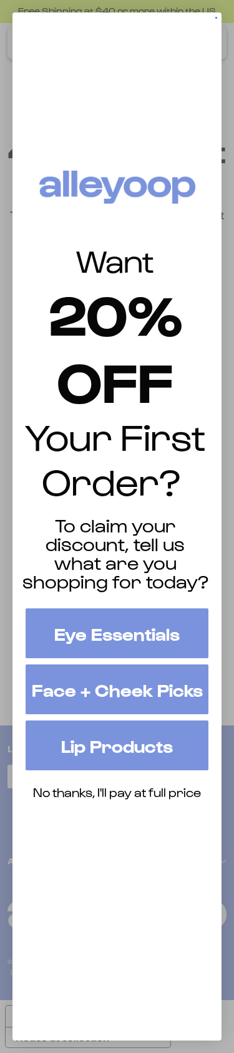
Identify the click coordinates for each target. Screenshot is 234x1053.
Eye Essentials (117, 633)
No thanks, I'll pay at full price (117, 792)
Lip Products (117, 745)
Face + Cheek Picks (117, 689)
